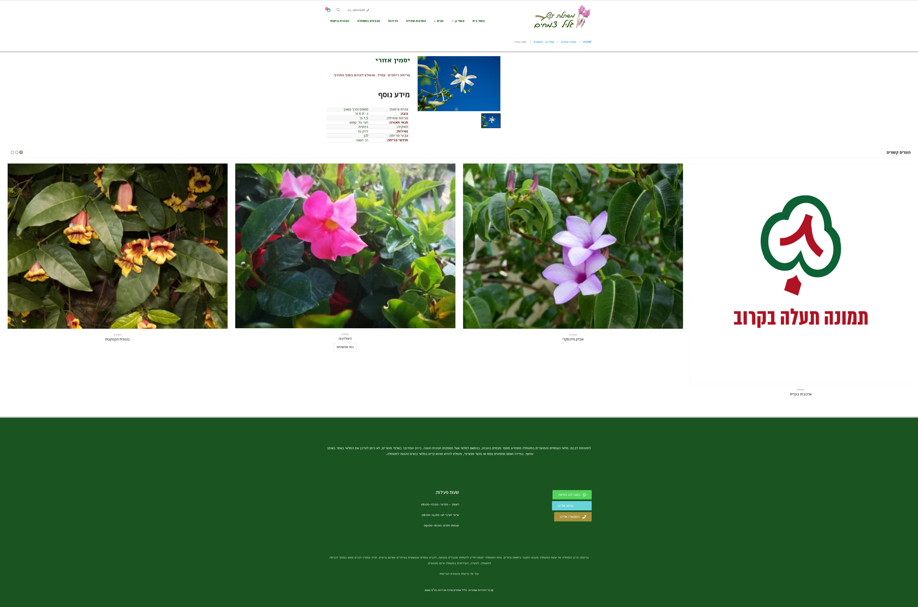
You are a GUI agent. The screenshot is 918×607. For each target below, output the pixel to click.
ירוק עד (362, 131)
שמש (353, 122)
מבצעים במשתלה (368, 21)
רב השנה (362, 140)
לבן (366, 135)
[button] (338, 10)
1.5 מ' (364, 118)
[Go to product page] (801, 274)
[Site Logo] (562, 17)
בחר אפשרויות (345, 347)
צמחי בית (478, 21)
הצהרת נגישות (339, 21)
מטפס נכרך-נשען (356, 109)
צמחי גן (459, 21)
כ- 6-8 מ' (361, 113)
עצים (440, 21)
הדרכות (393, 21)
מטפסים (800, 389)
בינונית (363, 126)
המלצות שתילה (416, 21)
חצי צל (363, 122)
